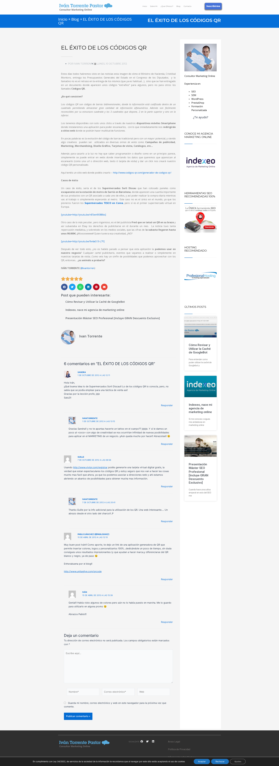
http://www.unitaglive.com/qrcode (83, 571)
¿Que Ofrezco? (167, 6)
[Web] (153, 692)
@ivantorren (87, 268)
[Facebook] (141, 741)
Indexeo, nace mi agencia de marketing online (94, 310)
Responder (167, 405)
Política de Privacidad (179, 749)
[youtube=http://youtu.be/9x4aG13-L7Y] (82, 241)
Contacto (187, 6)
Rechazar (220, 761)
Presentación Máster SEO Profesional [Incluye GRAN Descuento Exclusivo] (112, 318)
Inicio (145, 6)
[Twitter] (147, 741)
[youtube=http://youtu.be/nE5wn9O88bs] (83, 214)
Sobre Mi (153, 6)
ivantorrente (90, 418)
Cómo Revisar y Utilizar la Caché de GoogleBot (95, 301)
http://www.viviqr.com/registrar (90, 467)
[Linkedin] (153, 741)
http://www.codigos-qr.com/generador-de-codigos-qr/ (142, 172)
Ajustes (237, 761)
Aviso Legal (174, 741)
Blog (178, 6)
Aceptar (202, 761)
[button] (64, 287)
